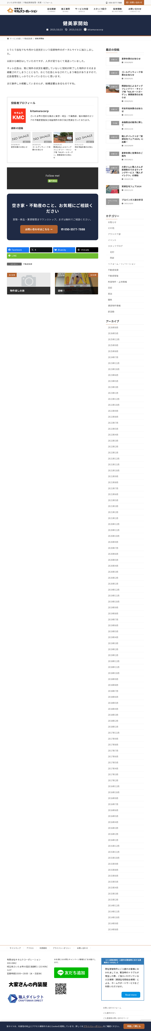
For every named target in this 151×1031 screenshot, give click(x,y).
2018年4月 (113, 708)
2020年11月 (114, 529)
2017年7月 (113, 750)
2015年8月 (113, 869)
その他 (111, 228)
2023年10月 (114, 369)
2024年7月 (113, 357)
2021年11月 (114, 464)
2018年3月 (113, 714)
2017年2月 (113, 780)
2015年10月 (114, 857)
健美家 (39, 49)
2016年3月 (113, 827)
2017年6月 (113, 756)
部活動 (111, 311)
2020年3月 (113, 571)
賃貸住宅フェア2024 (131, 186)
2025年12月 (114, 339)
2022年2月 (113, 446)
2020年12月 (114, 524)
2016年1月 (113, 839)
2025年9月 (113, 345)
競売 (110, 299)
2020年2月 (113, 577)
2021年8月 (113, 482)
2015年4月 (113, 887)
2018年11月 (114, 667)
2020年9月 (113, 541)
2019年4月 (113, 637)
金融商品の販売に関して (132, 124)
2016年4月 (113, 822)
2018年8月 (113, 684)
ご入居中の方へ (109, 1013)
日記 (110, 287)
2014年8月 (113, 929)
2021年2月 (113, 512)
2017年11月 (114, 732)
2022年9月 (113, 410)
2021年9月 (113, 476)
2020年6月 (113, 553)
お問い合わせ (135, 2)
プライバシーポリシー (93, 1026)
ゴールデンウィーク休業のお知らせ (41, 148)
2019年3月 (113, 643)
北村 (112, 251)
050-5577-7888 (115, 2)
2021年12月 (114, 458)
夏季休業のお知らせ (19, 147)
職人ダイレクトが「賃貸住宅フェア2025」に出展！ (132, 139)
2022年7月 (113, 422)
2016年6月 (113, 810)
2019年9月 (113, 607)
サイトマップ (15, 948)
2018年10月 (114, 673)
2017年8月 (113, 744)
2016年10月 (114, 792)
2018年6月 (113, 696)
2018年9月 (113, 678)
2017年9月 (113, 738)
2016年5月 (113, 816)
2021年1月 (113, 518)
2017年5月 (113, 762)
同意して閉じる (134, 1026)
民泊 (110, 293)
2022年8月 (113, 416)
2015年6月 (113, 875)
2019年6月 (113, 625)
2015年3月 (113, 893)
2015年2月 (113, 899)
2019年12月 (114, 589)
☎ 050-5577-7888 (73, 229)
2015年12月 (114, 845)
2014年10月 (114, 917)
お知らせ (27, 142)
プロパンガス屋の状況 (132, 199)
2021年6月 (113, 494)
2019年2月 (113, 649)
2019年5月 (113, 631)
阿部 (112, 257)
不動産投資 (27, 264)
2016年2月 (113, 833)
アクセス (30, 948)
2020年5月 (113, 559)
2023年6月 (113, 375)
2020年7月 (113, 547)
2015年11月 (114, 851)
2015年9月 (113, 863)
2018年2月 (113, 720)
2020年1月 (113, 583)
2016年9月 (113, 798)
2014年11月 (114, 911)
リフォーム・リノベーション (121, 263)
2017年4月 (113, 768)
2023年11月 (114, 363)
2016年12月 (114, 786)
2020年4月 (113, 565)
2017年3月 (113, 774)
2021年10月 (114, 470)
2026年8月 (113, 327)
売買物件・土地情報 (117, 281)
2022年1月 (113, 452)
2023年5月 (113, 381)
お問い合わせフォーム (112, 1007)
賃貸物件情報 (114, 305)
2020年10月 (114, 535)
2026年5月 (113, 333)
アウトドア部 (114, 234)
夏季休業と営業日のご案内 (132, 154)
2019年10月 (114, 601)
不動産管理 (113, 275)
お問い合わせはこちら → (39, 229)
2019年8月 (113, 613)
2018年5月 (113, 702)
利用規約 (43, 948)
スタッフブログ (115, 245)
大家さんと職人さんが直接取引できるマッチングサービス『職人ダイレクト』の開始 (132, 171)
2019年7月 (113, 619)
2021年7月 (113, 488)
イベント (112, 239)
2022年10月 (114, 404)
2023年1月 (113, 392)
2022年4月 (113, 434)
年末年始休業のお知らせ (84, 148)
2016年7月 (113, 804)
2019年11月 (114, 595)
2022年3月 (113, 440)
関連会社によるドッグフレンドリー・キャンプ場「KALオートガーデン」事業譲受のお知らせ (63, 152)
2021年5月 (113, 500)
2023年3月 (113, 386)
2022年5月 (113, 428)
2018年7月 (113, 690)
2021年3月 (113, 506)
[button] (131, 995)
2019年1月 (113, 655)
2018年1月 (113, 726)
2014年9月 (113, 923)
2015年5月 (113, 881)
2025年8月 (113, 351)
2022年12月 (114, 398)
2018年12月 (114, 661)
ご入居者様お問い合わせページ (115, 1018)
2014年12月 (114, 905)
